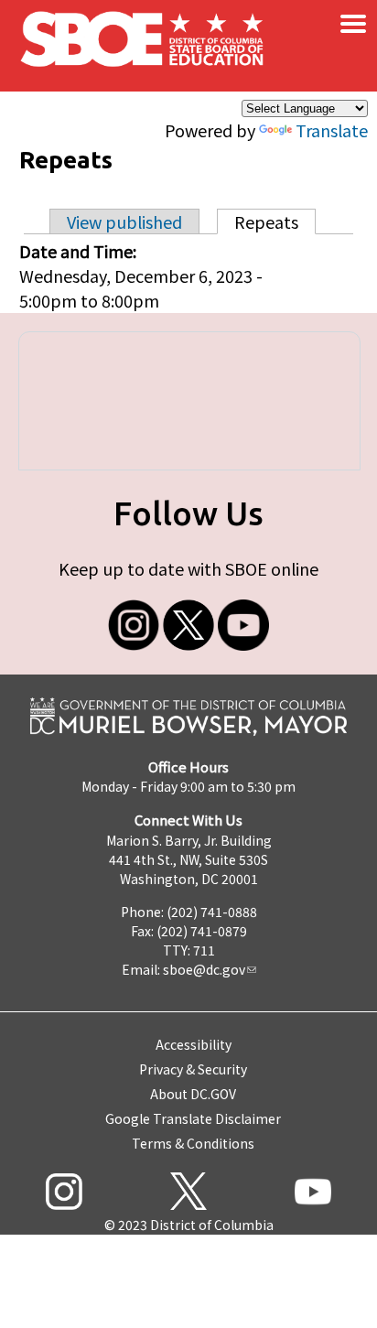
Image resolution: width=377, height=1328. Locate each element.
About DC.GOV (193, 1094)
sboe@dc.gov (204, 969)
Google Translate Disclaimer (193, 1118)
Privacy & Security (193, 1069)
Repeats (275, 221)
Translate (332, 130)
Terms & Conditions (193, 1143)
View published (124, 221)
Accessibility (194, 1044)
